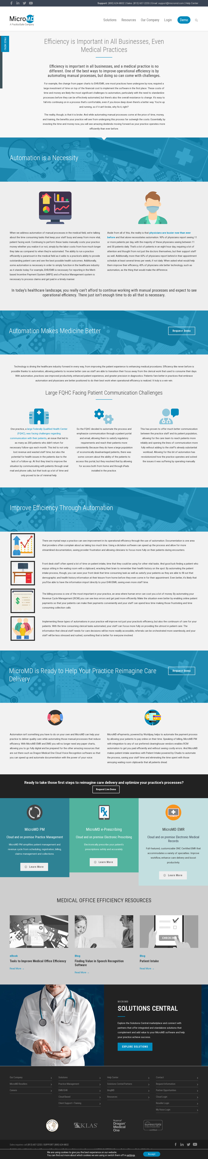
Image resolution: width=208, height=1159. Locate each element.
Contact (160, 1077)
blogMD (110, 1090)
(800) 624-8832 (116, 3)
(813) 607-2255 (141, 3)
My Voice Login (163, 1109)
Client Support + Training (69, 1103)
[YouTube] (31, 3)
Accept (151, 1154)
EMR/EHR (63, 1090)
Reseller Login (162, 1103)
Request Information (165, 1083)
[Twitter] (24, 3)
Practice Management (68, 1083)
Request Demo (182, 330)
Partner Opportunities (166, 1090)
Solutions (110, 20)
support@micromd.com (171, 3)
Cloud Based (64, 1096)
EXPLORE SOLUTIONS (135, 1046)
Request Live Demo (106, 789)
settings (131, 1155)
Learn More (36, 866)
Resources (128, 20)
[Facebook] (11, 3)
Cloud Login (161, 1096)
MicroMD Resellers (18, 1083)
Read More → (17, 968)
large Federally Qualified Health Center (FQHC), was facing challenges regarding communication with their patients (39, 433)
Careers (13, 1090)
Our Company (150, 20)
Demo (184, 20)
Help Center (192, 3)
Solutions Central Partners (119, 1083)
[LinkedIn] (18, 3)
